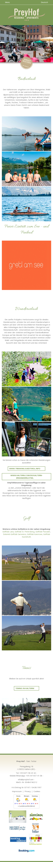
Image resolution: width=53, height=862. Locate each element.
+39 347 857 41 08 (34, 775)
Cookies (37, 791)
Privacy (28, 791)
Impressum (17, 791)
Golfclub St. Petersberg (25, 531)
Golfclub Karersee (34, 534)
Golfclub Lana (8, 531)
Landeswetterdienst (27, 806)
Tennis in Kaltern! (24, 688)
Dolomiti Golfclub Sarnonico (14, 534)
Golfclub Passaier (42, 531)
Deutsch (44, 2)
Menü (7, 2)
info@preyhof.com (25, 779)
